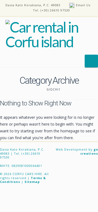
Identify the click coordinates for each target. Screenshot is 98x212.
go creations (89, 151)
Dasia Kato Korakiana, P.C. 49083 (32, 5)
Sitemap (32, 182)
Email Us (83, 5)
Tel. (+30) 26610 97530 (51, 10)
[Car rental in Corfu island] (49, 34)
